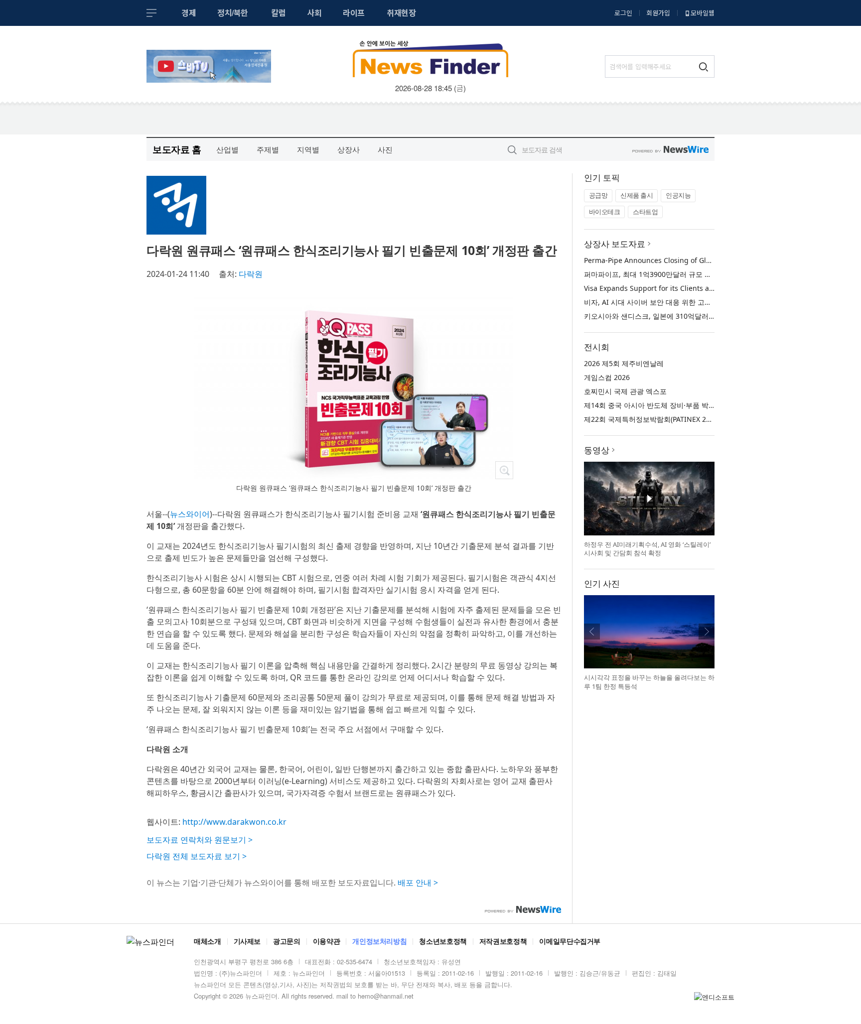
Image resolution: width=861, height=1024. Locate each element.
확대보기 (504, 470)
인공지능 (678, 195)
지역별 (308, 149)
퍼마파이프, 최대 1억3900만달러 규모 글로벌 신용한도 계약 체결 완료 (693, 274)
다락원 (251, 273)
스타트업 (645, 211)
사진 (385, 149)
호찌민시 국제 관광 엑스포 (625, 391)
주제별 (268, 149)
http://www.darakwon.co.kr (234, 821)
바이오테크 (604, 211)
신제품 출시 (636, 195)
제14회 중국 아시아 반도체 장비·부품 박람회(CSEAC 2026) (675, 405)
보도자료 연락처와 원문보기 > (199, 839)
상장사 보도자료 (614, 244)
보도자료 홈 (176, 149)
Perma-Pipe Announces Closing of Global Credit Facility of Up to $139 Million (711, 260)
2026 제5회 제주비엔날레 (624, 363)
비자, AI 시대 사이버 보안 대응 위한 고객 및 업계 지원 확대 (676, 302)
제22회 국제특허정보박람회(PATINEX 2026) (652, 419)
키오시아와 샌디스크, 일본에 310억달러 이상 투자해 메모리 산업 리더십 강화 (704, 316)
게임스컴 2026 (607, 377)
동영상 (596, 450)
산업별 (227, 149)
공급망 (598, 195)
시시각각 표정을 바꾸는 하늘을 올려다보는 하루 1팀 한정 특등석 (649, 682)
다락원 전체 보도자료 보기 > (196, 856)
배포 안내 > (418, 882)
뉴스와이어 (190, 514)
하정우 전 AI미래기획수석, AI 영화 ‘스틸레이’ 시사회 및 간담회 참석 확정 (647, 549)
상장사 (348, 149)
